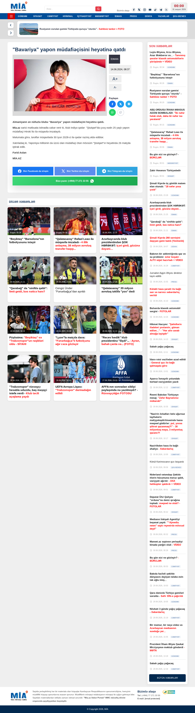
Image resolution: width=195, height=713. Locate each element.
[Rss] (166, 10)
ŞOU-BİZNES (179, 16)
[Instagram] (144, 10)
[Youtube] (150, 10)
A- (115, 87)
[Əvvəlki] (11, 25)
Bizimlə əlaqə (123, 10)
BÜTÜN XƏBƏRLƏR (167, 678)
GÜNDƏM (22, 16)
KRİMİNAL (68, 16)
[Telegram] (161, 10)
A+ (115, 78)
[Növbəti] (11, 33)
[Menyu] (11, 16)
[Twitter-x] (139, 10)
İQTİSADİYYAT (84, 16)
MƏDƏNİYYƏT (102, 16)
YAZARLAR (163, 16)
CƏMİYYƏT (52, 16)
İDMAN (118, 16)
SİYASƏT (37, 16)
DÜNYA (148, 16)
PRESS (133, 16)
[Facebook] (134, 10)
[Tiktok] (155, 10)
